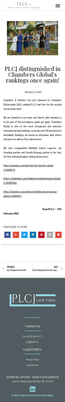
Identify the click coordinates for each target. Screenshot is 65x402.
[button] (58, 6)
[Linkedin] (32, 389)
